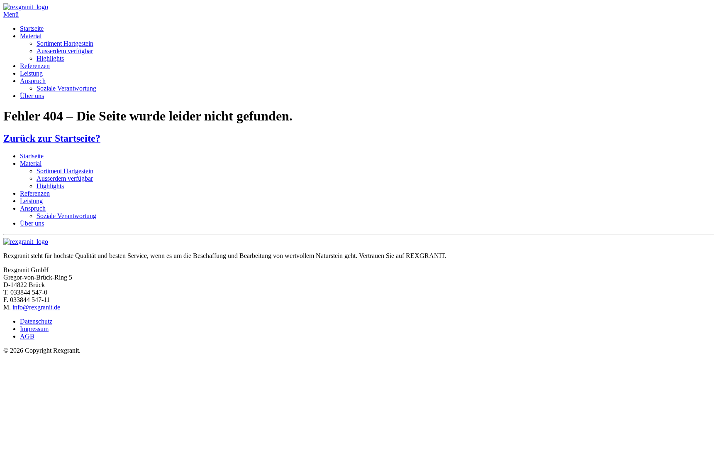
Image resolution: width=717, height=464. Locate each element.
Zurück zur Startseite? (51, 138)
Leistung (31, 73)
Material (30, 35)
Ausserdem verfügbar (65, 50)
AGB (27, 336)
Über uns (32, 95)
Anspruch (33, 80)
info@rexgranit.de (36, 307)
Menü (11, 14)
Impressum (34, 328)
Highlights (50, 58)
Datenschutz (36, 321)
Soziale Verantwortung (66, 88)
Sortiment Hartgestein (65, 43)
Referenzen (35, 65)
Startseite (32, 28)
